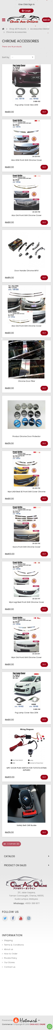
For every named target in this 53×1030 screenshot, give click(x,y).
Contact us (9, 966)
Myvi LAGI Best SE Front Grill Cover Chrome (26, 491)
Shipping (8, 940)
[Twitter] (5, 918)
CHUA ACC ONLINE (37, 1024)
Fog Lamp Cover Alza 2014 (26, 712)
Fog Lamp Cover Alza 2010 (26, 105)
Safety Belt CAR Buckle (26, 825)
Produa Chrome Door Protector (26, 436)
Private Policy (10, 958)
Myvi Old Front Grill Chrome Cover (26, 657)
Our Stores (9, 962)
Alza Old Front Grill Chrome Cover (26, 215)
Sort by (5, 57)
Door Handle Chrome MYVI (26, 270)
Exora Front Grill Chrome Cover (26, 547)
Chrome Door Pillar (26, 381)
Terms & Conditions (14, 944)
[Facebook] (13, 918)
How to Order (10, 953)
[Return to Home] (3, 28)
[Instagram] (29, 918)
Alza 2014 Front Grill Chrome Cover (26, 160)
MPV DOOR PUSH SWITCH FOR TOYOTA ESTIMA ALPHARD (26, 769)
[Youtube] (21, 918)
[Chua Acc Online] (23, 19)
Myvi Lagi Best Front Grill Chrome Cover (26, 602)
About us (8, 949)
